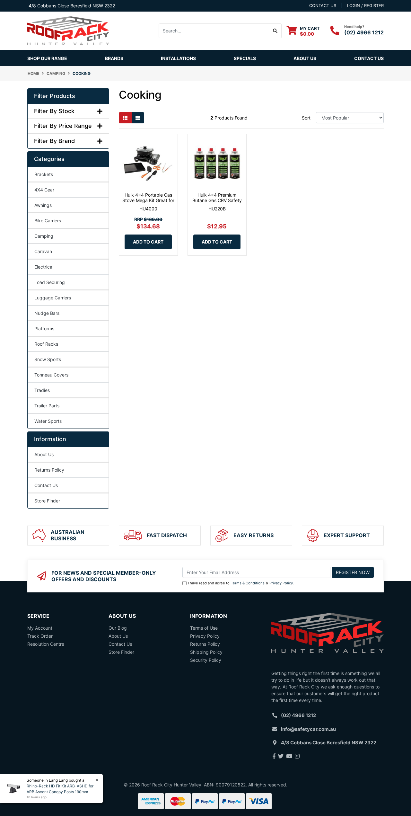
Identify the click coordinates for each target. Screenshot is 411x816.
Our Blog (118, 628)
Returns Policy (49, 470)
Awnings (43, 205)
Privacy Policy (281, 583)
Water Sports (48, 421)
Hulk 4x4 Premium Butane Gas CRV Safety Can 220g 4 (217, 200)
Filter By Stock (54, 111)
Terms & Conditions (248, 583)
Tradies (42, 390)
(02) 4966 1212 (364, 32)
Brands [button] (114, 58)
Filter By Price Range (63, 125)
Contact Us (369, 58)
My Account (39, 628)
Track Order (40, 636)
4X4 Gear (44, 189)
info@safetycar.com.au (308, 729)
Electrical (43, 267)
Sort (306, 117)
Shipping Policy (206, 652)
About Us (304, 58)
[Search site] (275, 30)
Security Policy (205, 660)
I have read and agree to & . (241, 583)
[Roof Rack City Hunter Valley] (68, 30)
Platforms (44, 328)
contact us (322, 5)
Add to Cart (148, 241)
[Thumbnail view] (125, 117)
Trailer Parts (46, 405)
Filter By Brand (54, 140)
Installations (178, 58)
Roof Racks (46, 344)
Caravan (43, 251)
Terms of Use (204, 628)
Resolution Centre (45, 644)
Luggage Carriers (52, 297)
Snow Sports (47, 359)
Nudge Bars (46, 313)
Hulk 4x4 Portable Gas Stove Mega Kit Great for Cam (148, 200)
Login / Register (365, 5)
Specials (245, 58)
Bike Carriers (47, 220)
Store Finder (47, 500)
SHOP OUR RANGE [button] (47, 58)
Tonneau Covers (51, 374)
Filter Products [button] (54, 96)
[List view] (137, 117)
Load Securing (49, 282)
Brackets (43, 174)
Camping (43, 236)
